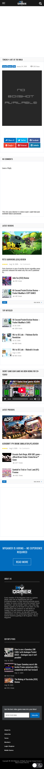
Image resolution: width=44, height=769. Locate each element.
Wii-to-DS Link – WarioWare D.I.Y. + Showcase (25, 351)
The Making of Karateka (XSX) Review (26, 680)
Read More (22, 562)
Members (7, 742)
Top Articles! (7, 310)
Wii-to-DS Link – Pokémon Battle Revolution (25, 321)
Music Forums (19, 762)
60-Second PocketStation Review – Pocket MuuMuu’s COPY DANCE (26, 291)
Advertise (7, 734)
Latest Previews (8, 409)
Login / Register (9, 746)
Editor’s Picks (9, 639)
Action (4, 66)
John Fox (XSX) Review (20, 277)
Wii (14, 66)
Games (10, 66)
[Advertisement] (22, 30)
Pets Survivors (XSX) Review (14, 259)
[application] (22, 390)
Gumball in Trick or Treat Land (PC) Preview (25, 471)
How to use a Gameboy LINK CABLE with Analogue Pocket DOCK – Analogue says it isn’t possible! (26, 653)
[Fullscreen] (39, 399)
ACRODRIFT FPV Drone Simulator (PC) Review (20, 443)
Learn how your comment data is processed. (21, 213)
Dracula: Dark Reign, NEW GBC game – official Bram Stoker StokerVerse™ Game (26, 457)
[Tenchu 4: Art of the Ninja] (22, 98)
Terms (6, 738)
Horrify (26, 762)
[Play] (5, 399)
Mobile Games (9, 750)
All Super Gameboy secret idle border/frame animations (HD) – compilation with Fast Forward (27, 667)
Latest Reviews (8, 225)
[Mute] (35, 399)
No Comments (25, 264)
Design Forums (36, 761)
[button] (37, 765)
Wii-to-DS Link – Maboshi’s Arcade (25, 334)
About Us (7, 730)
